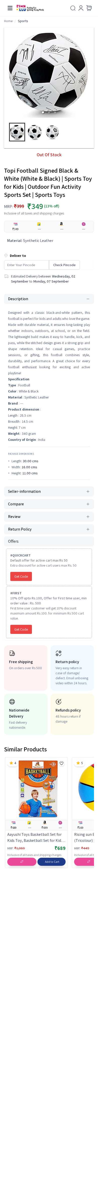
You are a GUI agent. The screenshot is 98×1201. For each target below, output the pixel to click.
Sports (23, 21)
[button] (43, 112)
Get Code (21, 576)
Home (8, 21)
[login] (81, 8)
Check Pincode (64, 265)
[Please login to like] (62, 763)
